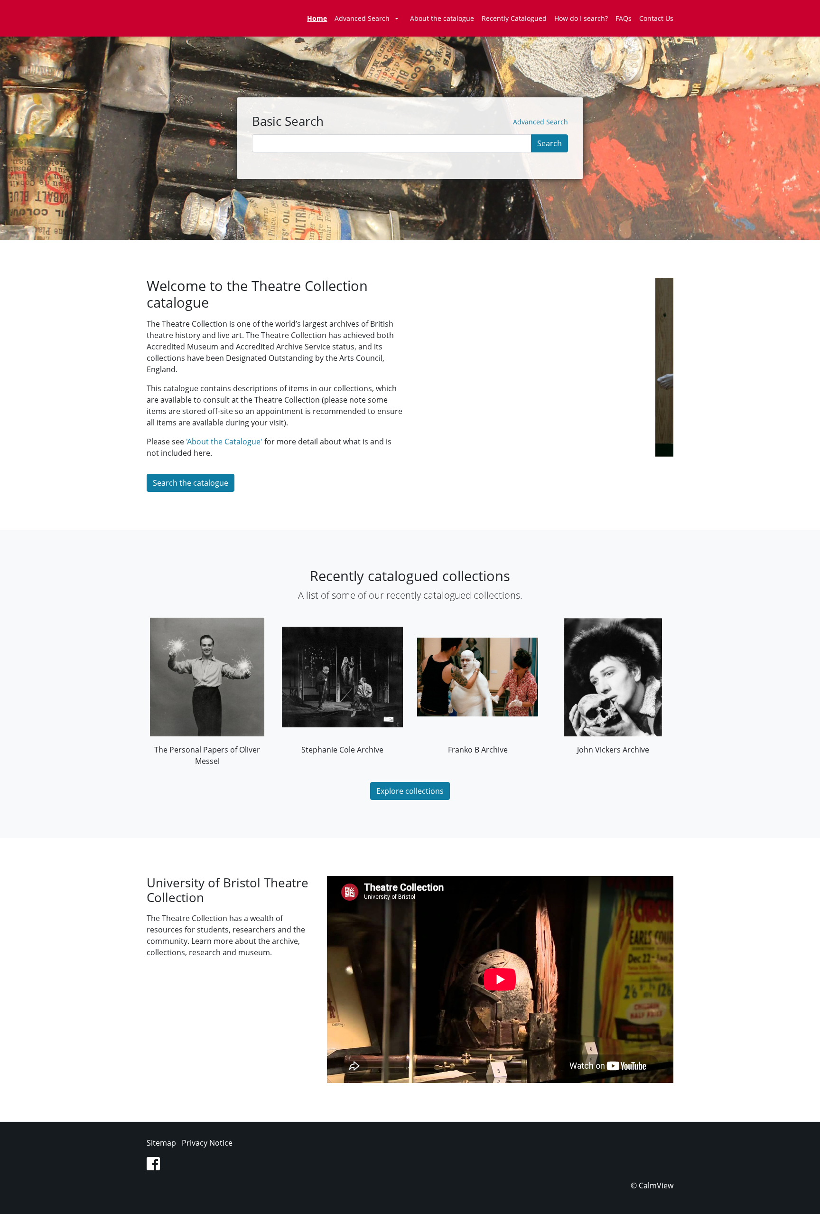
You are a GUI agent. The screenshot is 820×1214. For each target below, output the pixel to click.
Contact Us (656, 18)
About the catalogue (442, 18)
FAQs (623, 18)
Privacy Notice (207, 1143)
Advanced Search (362, 18)
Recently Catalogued (514, 18)
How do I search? (581, 18)
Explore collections (410, 791)
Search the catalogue (190, 483)
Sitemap (161, 1143)
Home (317, 18)
